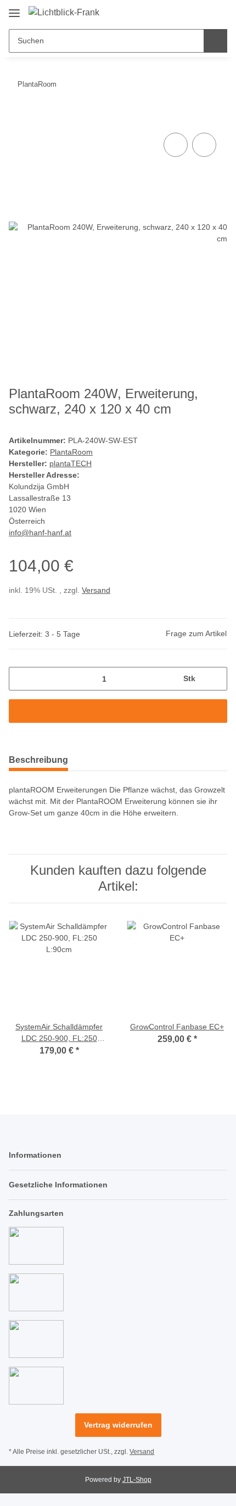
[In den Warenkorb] (17, 118)
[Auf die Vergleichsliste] (176, 145)
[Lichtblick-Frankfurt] (64, 12)
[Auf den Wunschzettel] (204, 145)
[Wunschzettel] (200, 12)
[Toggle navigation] (14, 9)
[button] (184, 12)
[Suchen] (215, 41)
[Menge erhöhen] (215, 678)
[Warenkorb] (218, 12)
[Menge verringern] (21, 678)
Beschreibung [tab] (38, 760)
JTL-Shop (136, 1480)
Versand (96, 590)
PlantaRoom (71, 452)
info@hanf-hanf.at (40, 532)
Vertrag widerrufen (118, 1424)
